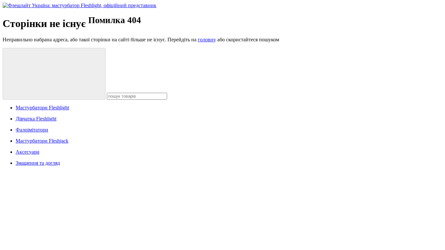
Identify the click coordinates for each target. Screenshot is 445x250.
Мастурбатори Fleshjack (42, 141)
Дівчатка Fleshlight (36, 118)
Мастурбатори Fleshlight (42, 107)
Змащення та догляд (38, 163)
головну (207, 39)
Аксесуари (27, 152)
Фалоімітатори (32, 129)
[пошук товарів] (54, 74)
